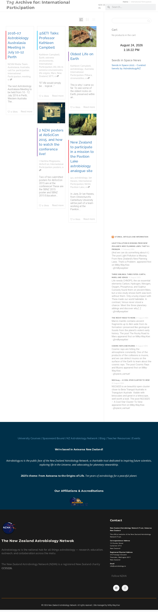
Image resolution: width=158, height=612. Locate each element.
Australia (24, 67)
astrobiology (77, 69)
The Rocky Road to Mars (123, 318)
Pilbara (88, 75)
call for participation (18, 70)
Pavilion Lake (77, 187)
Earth (42, 57)
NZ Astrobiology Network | (83, 438)
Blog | (103, 438)
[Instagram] (116, 588)
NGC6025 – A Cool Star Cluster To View (131, 380)
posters (57, 167)
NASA (88, 184)
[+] (82, 36)
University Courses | (30, 438)
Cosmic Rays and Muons (123, 346)
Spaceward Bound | (54, 438)
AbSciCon (44, 164)
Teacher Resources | (119, 438)
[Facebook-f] (125, 588)
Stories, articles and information (131, 237)
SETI (51, 76)
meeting (26, 76)
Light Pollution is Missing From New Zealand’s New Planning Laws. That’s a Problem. (131, 246)
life (54, 67)
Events (136, 438)
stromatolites (77, 78)
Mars (53, 73)
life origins (44, 73)
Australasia (13, 67)
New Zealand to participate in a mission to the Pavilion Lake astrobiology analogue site (82, 156)
